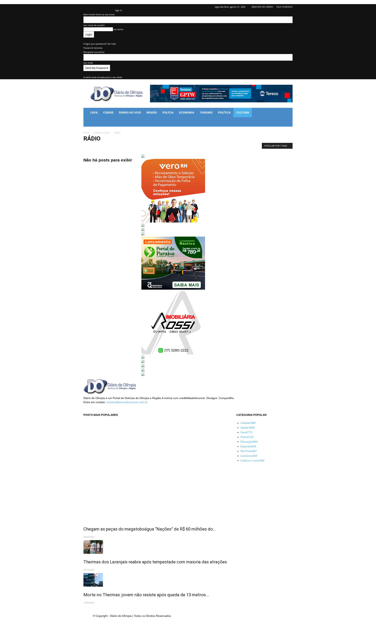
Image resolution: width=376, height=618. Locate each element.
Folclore (133, 146)
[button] (288, 113)
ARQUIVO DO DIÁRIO (262, 6)
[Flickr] (93, 7)
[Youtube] (112, 7)
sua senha (118, 29)
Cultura (242, 112)
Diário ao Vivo (130, 112)
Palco (169, 146)
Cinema (89, 146)
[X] (106, 7)
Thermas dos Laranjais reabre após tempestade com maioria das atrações (155, 561)
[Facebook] (86, 7)
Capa (94, 112)
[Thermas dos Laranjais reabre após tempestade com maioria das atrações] (155, 547)
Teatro (189, 146)
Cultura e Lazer (101, 132)
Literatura (146, 146)
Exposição (102, 146)
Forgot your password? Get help (99, 43)
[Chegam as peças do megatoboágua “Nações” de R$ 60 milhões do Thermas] (155, 471)
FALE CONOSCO (284, 6)
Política (224, 112)
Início (86, 132)
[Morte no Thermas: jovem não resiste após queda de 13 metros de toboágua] (155, 580)
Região (151, 112)
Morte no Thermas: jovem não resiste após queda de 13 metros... (146, 594)
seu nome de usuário (94, 25)
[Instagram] (99, 7)
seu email (88, 62)
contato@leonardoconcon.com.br (127, 402)
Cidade (108, 112)
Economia (186, 112)
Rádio (179, 146)
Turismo (206, 112)
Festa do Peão (118, 146)
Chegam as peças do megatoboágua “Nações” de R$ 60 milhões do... (149, 529)
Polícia (168, 112)
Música (159, 146)
